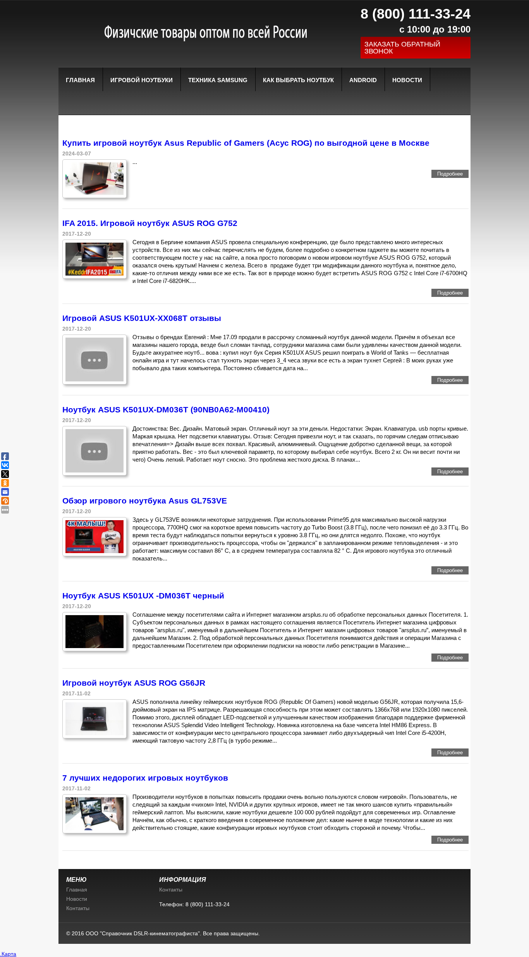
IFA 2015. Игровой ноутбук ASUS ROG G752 (149, 223)
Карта (9, 954)
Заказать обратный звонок (402, 47)
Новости (407, 80)
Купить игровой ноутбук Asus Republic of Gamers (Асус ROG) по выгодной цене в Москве (245, 143)
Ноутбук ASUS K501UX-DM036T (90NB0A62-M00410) (166, 409)
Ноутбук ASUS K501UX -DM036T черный (143, 595)
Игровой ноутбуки (141, 80)
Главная (80, 80)
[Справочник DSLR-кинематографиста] (198, 31)
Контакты (77, 908)
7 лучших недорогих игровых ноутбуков (145, 778)
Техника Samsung (217, 80)
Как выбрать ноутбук (298, 80)
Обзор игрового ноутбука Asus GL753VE (144, 501)
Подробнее (450, 174)
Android (363, 80)
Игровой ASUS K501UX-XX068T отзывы (141, 318)
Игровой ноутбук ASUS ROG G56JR (133, 683)
